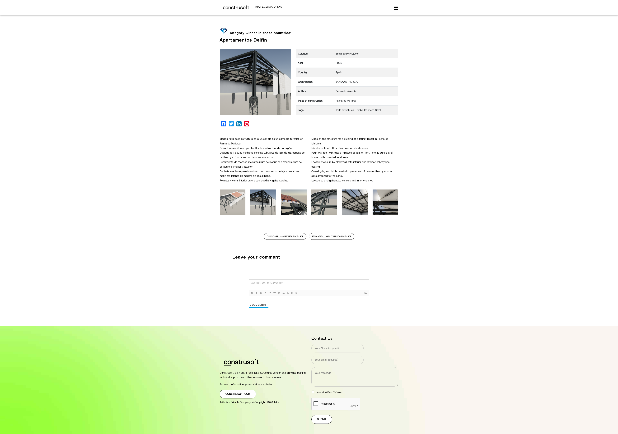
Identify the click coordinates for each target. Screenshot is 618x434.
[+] (297, 293)
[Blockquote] (279, 293)
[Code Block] (283, 293)
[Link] (288, 293)
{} (292, 293)
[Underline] (261, 293)
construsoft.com (237, 394)
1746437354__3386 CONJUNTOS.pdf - (331, 236)
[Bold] (252, 293)
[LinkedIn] (239, 123)
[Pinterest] (246, 123)
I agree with (329, 392)
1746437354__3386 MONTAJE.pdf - (285, 236)
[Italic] (256, 293)
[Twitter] (231, 123)
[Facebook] (223, 123)
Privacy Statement (334, 392)
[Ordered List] (270, 293)
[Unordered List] (274, 293)
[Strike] (265, 293)
